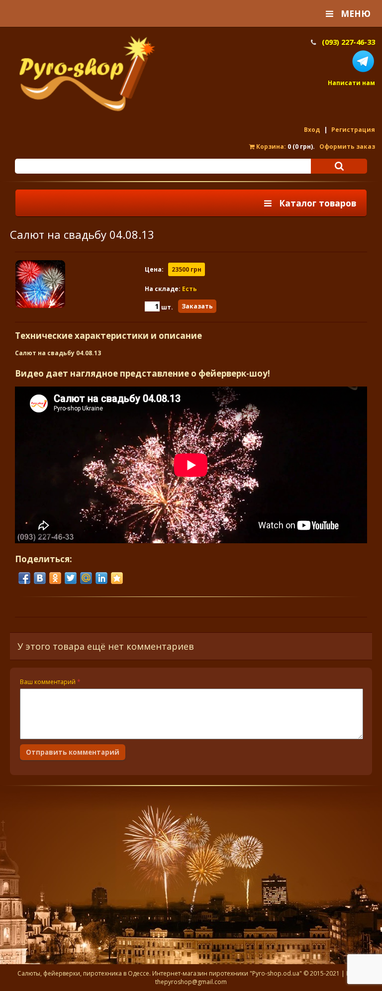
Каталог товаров (314, 203)
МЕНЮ (352, 13)
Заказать (197, 306)
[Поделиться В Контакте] (40, 578)
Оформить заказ (347, 146)
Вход (312, 129)
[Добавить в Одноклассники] (55, 578)
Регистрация (353, 129)
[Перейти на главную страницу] (87, 110)
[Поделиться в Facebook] (24, 578)
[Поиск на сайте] (339, 166)
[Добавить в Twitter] (71, 578)
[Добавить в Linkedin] (101, 578)
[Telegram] (363, 71)
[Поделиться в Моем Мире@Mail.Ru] (86, 578)
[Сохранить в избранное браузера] (117, 578)
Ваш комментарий (50, 682)
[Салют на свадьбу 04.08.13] (79, 287)
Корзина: (270, 146)
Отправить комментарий (72, 752)
